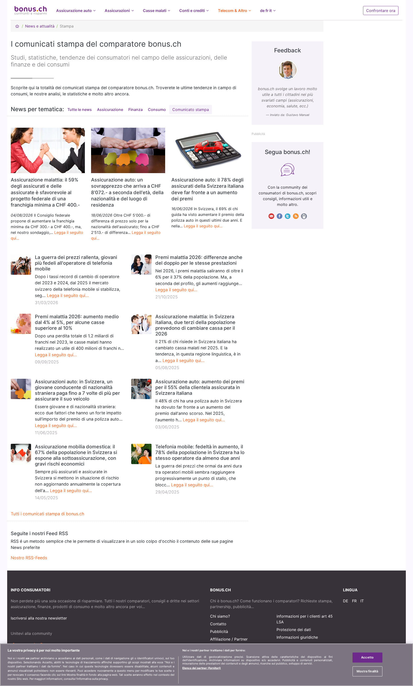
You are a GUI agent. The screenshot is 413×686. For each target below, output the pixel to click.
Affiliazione (220, 639)
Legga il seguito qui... (203, 226)
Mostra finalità (367, 671)
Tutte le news (79, 109)
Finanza (135, 109)
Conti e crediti (192, 10)
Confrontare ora (380, 10)
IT (362, 600)
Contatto (218, 623)
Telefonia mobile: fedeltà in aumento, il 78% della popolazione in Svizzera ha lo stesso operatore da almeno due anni (200, 452)
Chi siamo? (220, 616)
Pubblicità (219, 631)
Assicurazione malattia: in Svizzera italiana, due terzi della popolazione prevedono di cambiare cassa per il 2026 (195, 325)
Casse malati (154, 10)
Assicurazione (110, 109)
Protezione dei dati (294, 629)
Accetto (367, 657)
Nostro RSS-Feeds (29, 557)
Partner (241, 639)
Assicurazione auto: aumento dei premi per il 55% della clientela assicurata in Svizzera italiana (199, 387)
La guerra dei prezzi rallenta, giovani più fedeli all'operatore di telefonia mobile (76, 263)
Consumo (157, 109)
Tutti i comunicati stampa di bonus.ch (47, 513)
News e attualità (39, 26)
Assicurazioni (117, 10)
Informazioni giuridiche (297, 637)
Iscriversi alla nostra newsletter (39, 618)
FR (354, 600)
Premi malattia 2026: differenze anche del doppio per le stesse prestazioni (198, 260)
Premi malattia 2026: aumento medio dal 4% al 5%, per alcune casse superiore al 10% (77, 322)
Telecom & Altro (232, 10)
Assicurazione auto (74, 10)
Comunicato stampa (190, 109)
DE (345, 600)
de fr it (266, 10)
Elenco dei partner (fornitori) (201, 668)
